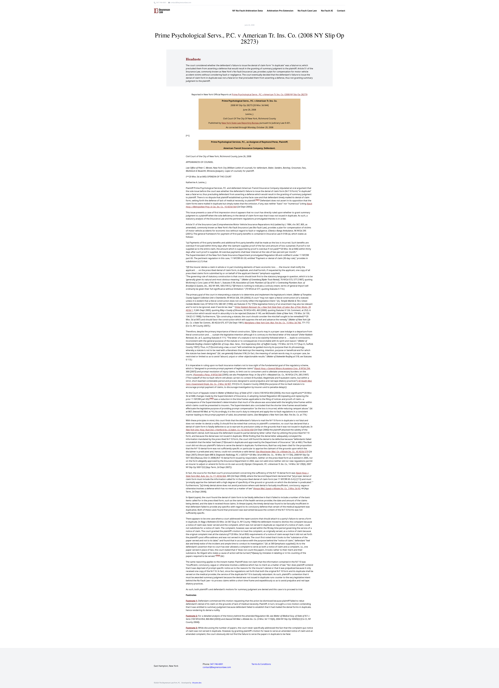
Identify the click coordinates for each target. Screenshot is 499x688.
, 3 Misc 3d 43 (277, 488)
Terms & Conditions (261, 664)
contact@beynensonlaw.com (180, 3)
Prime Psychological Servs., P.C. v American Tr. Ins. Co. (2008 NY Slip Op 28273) (269, 94)
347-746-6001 (161, 3)
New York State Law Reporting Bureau (240, 123)
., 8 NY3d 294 (282, 368)
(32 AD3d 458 (220, 429)
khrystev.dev (196, 683)
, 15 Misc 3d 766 (272, 322)
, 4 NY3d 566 (208, 374)
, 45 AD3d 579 (282, 451)
